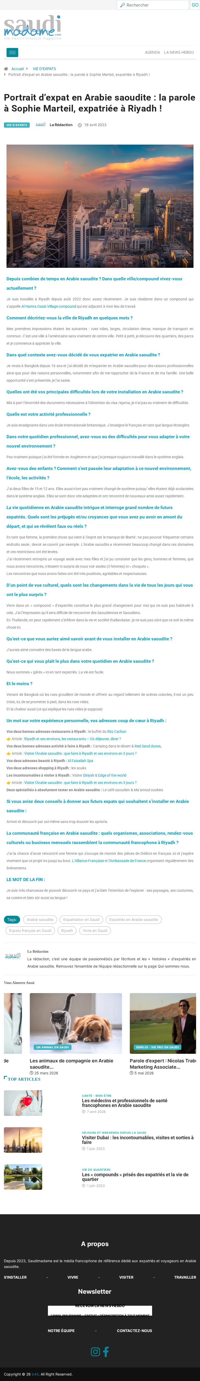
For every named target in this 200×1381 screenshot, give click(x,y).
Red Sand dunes (148, 746)
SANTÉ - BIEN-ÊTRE (96, 1096)
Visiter (126, 1277)
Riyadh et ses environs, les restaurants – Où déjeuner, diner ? (72, 739)
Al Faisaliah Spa (80, 761)
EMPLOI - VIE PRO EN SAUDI (131, 1047)
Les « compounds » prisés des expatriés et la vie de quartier (135, 1177)
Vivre (72, 1277)
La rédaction (61, 124)
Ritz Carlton (116, 731)
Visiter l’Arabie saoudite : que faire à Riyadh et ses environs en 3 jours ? (80, 753)
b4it (35, 1374)
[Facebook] (106, 1352)
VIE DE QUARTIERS (96, 1170)
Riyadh (67, 930)
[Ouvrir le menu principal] (12, 52)
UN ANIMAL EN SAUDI (26, 1047)
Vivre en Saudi (95, 930)
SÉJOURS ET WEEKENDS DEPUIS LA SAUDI (114, 1133)
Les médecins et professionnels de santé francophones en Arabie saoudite (124, 1103)
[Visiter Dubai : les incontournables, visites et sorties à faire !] (40, 1140)
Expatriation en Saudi (81, 919)
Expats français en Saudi (30, 930)
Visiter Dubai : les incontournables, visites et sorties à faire (138, 1140)
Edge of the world (112, 775)
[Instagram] (95, 1352)
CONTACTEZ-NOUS (134, 1330)
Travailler (185, 1277)
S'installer (15, 1277)
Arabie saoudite (40, 919)
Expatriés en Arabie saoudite (133, 919)
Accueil (17, 68)
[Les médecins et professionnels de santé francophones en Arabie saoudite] (40, 1103)
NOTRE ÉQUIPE (61, 1330)
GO (195, 5)
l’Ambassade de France (127, 861)
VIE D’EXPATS (44, 68)
